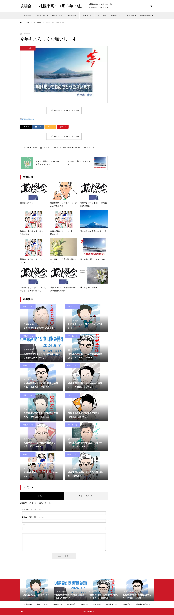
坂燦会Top (27, 15)
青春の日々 (87, 15)
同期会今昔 (72, 15)
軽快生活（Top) (117, 15)
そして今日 (102, 15)
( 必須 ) (32, 509)
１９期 (59, 148)
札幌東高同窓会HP (146, 15)
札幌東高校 (76, 148)
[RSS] (22, 611)
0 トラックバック (85, 496)
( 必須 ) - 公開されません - (33, 517)
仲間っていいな (42, 15)
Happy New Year (67, 148)
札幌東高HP (131, 15)
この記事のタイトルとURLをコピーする (64, 110)
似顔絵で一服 (57, 15)
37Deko (34, 148)
